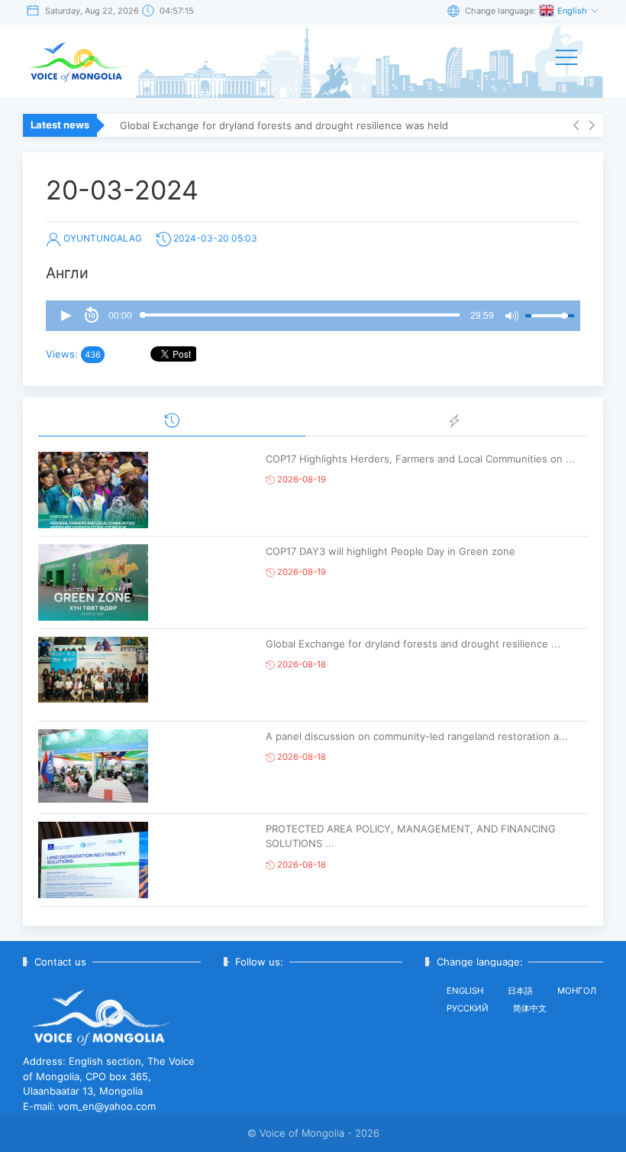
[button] (65, 316)
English (573, 10)
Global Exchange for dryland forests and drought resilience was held (284, 125)
